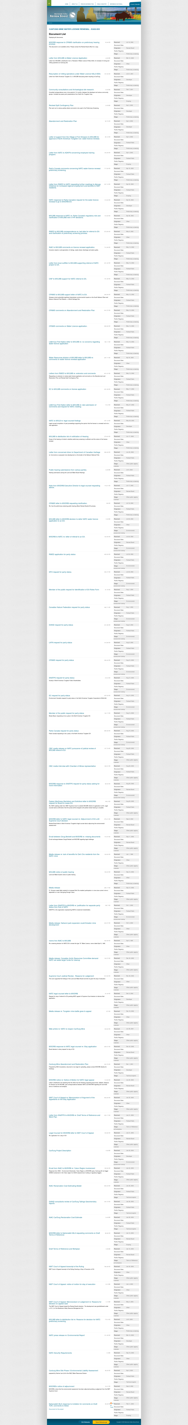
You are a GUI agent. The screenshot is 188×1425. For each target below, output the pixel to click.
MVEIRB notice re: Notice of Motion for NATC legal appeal (71, 1080)
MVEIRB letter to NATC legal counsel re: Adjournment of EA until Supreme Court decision (74, 820)
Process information (87, 4)
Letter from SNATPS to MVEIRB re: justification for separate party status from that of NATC (74, 906)
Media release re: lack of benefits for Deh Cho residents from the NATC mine (74, 855)
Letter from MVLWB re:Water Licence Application (68, 58)
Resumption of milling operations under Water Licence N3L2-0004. (75, 73)
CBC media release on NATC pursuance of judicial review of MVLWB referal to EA (72, 749)
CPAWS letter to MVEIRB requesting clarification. (68, 503)
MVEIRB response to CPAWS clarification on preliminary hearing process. (74, 43)
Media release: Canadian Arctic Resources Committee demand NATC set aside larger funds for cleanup (73, 959)
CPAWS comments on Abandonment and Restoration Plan (72, 310)
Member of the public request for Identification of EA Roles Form (74, 589)
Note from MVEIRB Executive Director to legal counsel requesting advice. (74, 486)
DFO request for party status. (60, 572)
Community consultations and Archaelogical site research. (71, 89)
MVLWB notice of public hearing (61, 872)
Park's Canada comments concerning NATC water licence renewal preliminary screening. (74, 169)
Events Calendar (135, 4)
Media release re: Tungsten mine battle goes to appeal (70, 1011)
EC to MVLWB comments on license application (67, 389)
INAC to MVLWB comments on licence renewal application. (72, 247)
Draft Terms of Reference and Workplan (64, 1248)
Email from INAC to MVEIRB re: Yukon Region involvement (72, 1168)
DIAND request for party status (61, 624)
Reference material (116, 4)
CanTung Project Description (60, 1150)
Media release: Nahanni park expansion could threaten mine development (72, 924)
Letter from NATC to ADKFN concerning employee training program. (71, 153)
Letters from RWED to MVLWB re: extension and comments (72, 373)
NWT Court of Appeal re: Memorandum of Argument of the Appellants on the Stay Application (72, 1098)
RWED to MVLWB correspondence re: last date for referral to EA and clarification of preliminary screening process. (74, 232)
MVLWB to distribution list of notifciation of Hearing (68, 436)
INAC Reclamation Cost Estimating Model (65, 1185)
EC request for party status (59, 695)
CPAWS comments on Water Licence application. (68, 326)
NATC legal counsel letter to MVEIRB (63, 993)
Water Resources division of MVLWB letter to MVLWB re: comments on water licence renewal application (71, 358)
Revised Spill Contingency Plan (61, 105)
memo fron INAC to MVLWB (60, 940)
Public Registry (102, 4)
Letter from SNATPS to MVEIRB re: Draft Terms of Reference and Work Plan (74, 1116)
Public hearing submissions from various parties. (68, 469)
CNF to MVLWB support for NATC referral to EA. (68, 278)
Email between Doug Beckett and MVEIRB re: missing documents (74, 836)
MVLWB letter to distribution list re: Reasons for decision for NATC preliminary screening (74, 1320)
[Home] (49, 3)
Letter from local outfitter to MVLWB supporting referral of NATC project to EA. (74, 264)
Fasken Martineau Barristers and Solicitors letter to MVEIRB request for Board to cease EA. (72, 802)
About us (74, 4)
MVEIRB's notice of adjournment (61, 1386)
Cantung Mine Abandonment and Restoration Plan (68, 1064)
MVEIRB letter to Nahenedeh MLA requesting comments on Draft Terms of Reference (74, 1234)
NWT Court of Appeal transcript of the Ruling (66, 1266)
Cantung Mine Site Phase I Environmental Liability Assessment (73, 1370)
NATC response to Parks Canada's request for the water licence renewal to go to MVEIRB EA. (74, 201)
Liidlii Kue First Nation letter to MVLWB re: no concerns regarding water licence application (74, 342)
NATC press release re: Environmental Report (67, 1335)
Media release (54, 887)
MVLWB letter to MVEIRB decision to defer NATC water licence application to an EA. (73, 520)
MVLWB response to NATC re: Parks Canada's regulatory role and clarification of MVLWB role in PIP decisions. (74, 216)
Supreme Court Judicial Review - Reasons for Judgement (71, 976)
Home (50, 23)
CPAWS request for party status (61, 660)
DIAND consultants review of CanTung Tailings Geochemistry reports (72, 1202)
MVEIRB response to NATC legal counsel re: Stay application (73, 1046)
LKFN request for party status (60, 642)
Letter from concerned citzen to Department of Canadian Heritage (74, 452)
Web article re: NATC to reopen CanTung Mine (67, 1028)
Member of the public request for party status (66, 713)
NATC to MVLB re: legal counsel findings (65, 420)
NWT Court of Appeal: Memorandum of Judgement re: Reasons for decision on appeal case (75, 1302)
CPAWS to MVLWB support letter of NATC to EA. (68, 294)
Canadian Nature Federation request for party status (69, 607)
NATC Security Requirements (60, 1353)
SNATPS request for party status (61, 677)
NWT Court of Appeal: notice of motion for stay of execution (72, 1284)
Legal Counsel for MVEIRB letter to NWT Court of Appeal (71, 1133)
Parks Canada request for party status (64, 730)
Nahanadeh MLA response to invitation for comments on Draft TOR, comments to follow (73, 1405)
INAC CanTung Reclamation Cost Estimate (65, 1217)
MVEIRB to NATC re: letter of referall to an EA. (67, 536)
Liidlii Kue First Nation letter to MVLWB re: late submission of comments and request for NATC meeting (72, 406)
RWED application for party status (62, 554)
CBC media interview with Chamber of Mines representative (72, 766)
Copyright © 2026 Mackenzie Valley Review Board (128, 1422)
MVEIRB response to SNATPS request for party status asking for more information (74, 784)
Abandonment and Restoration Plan (63, 121)
